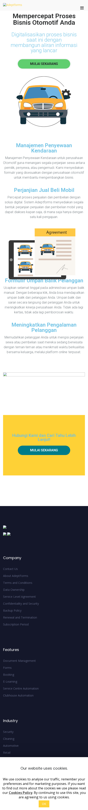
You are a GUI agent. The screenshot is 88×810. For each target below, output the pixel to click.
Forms (7, 668)
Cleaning (8, 739)
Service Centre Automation (21, 688)
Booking (8, 674)
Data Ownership (14, 590)
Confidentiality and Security (21, 603)
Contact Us (10, 569)
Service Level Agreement (19, 597)
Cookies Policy (20, 793)
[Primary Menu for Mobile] (82, 8)
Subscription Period (16, 624)
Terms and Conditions (17, 583)
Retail (6, 752)
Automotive (11, 746)
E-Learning (10, 681)
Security (8, 732)
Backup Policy (12, 610)
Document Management (19, 661)
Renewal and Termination (20, 617)
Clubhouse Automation (18, 695)
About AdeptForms (15, 576)
